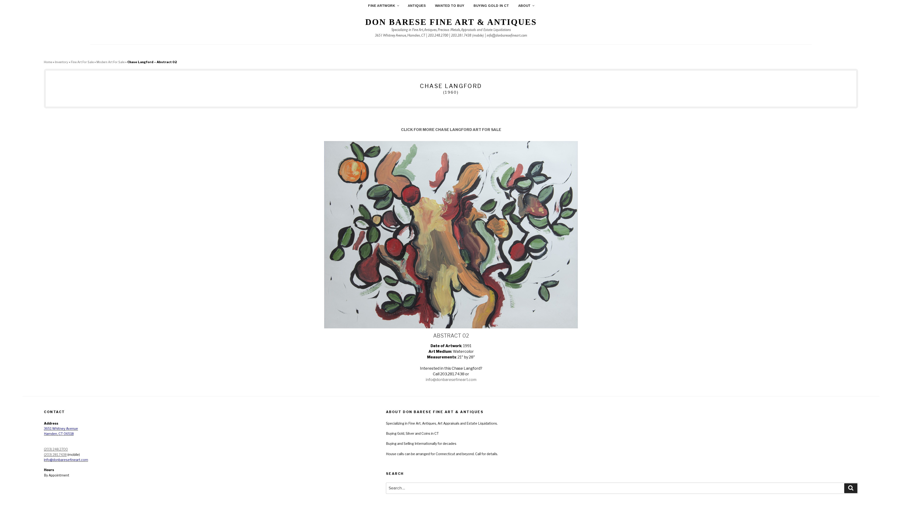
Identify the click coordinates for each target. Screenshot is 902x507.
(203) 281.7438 (55, 455)
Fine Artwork (381, 6)
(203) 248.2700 (56, 449)
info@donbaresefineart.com (507, 36)
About (524, 6)
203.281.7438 (461, 36)
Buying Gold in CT (491, 6)
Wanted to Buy (449, 6)
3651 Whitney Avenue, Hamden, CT (400, 36)
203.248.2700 (438, 36)
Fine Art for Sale (82, 62)
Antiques (417, 6)
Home (48, 62)
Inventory (61, 62)
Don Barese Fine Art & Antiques (451, 22)
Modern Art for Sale (110, 62)
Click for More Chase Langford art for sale (451, 129)
